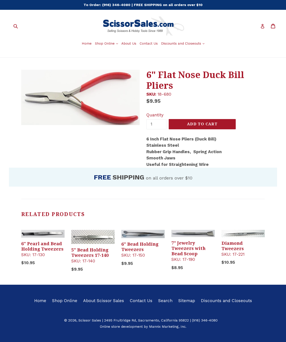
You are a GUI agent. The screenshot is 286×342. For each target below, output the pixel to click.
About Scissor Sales (103, 300)
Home (87, 43)
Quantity (155, 114)
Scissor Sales (89, 320)
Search (165, 300)
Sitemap (186, 300)
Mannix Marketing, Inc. (167, 327)
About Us (128, 43)
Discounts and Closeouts (183, 43)
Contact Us (149, 43)
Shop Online (107, 43)
